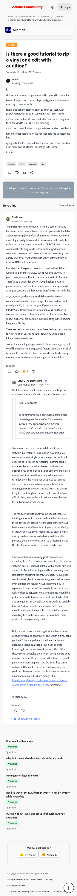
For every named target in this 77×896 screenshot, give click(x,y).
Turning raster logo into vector (22, 775)
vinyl (21, 163)
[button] (6, 8)
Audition (45, 16)
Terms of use (36, 879)
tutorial (11, 163)
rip (42, 163)
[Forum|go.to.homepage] (27, 7)
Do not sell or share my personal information (28, 891)
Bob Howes (17, 217)
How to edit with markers (19, 741)
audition (33, 163)
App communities (27, 16)
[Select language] (53, 7)
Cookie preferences (16, 885)
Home (10, 16)
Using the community (17, 879)
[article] (38, 294)
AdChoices (61, 891)
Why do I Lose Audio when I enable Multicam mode (34, 758)
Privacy (48, 879)
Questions (59, 16)
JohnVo (15, 78)
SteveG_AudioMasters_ (30, 380)
